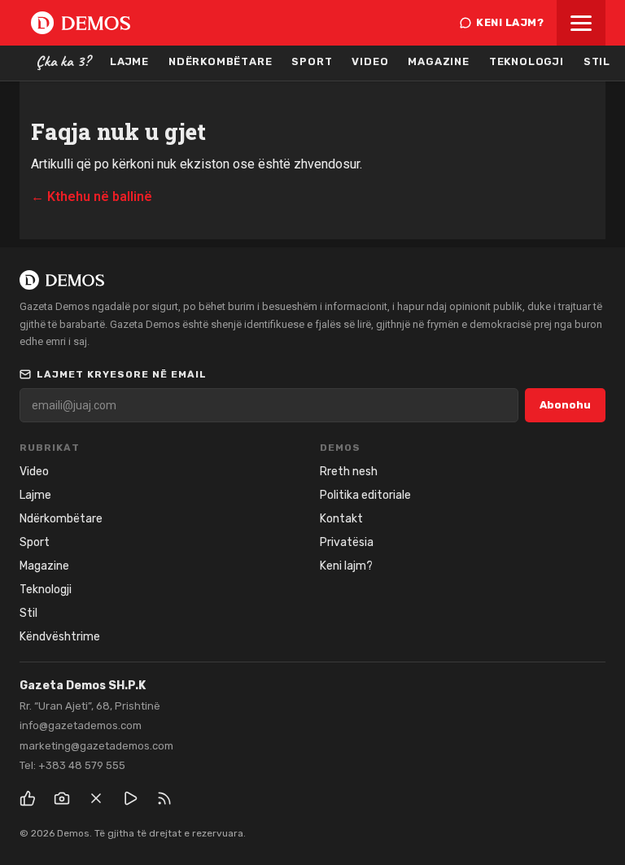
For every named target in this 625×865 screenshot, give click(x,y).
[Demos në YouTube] (130, 798)
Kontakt (341, 519)
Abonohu (565, 405)
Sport (311, 61)
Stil (596, 61)
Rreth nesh (349, 471)
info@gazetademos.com (81, 725)
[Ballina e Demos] (80, 22)
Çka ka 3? (63, 61)
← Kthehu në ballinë (91, 196)
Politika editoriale (365, 495)
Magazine (438, 61)
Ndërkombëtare (220, 61)
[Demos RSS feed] (164, 798)
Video (370, 61)
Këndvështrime (60, 637)
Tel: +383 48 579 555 (72, 765)
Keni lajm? (510, 22)
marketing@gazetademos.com (96, 746)
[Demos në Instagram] (62, 798)
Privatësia (347, 542)
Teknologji (526, 61)
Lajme (129, 61)
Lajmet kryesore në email (122, 374)
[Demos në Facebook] (28, 798)
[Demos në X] (96, 798)
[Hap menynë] (581, 23)
